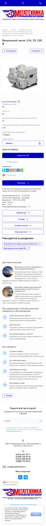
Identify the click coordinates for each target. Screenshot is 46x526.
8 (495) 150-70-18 (23, 457)
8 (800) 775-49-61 (23, 461)
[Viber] (18, 170)
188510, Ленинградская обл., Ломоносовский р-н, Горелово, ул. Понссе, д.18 (23, 445)
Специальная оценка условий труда (23, 504)
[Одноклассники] (11, 170)
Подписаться (40, 421)
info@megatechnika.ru (16, 467)
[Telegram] (14, 170)
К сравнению (12, 162)
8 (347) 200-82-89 (23, 459)
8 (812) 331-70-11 (23, 454)
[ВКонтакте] (7, 170)
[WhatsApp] (21, 170)
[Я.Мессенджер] (3, 170)
